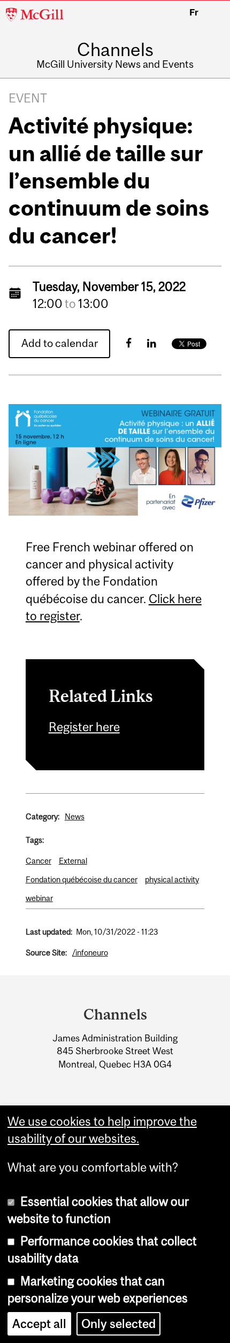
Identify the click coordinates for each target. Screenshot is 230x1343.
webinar (39, 898)
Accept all (39, 1324)
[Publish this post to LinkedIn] (151, 343)
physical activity (172, 879)
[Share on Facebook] (129, 343)
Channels (115, 49)
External (73, 860)
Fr (193, 12)
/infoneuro (90, 952)
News (75, 816)
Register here (84, 727)
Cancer (38, 860)
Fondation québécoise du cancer (81, 879)
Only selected (118, 1324)
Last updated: (49, 931)
